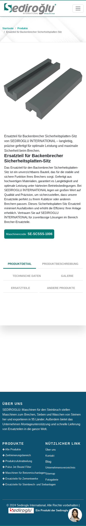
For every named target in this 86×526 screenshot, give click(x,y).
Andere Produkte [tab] (61, 288)
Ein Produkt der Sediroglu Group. (56, 510)
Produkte (22, 28)
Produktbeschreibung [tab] (60, 263)
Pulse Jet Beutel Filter (18, 466)
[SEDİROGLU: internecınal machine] (30, 8)
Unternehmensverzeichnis (60, 467)
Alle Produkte (13, 449)
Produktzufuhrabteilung (18, 461)
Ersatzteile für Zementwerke (21, 478)
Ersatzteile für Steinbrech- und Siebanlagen (23, 484)
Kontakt (49, 455)
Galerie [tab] (67, 275)
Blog (48, 461)
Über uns (50, 449)
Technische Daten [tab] (27, 275)
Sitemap (50, 473)
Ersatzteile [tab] (20, 288)
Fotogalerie (51, 479)
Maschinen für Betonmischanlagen (23, 472)
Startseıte (8, 28)
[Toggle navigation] (78, 8)
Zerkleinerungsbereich (18, 455)
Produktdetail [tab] (20, 263)
